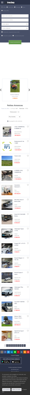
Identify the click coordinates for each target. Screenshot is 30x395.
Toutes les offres (5, 108)
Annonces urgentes (7, 35)
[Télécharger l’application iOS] (16, 361)
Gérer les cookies (16, 389)
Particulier (21, 108)
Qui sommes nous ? (15, 369)
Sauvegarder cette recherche (15, 121)
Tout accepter (6, 389)
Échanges (18, 7)
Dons (24, 7)
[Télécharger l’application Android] (6, 361)
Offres (4, 7)
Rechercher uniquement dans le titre (11, 32)
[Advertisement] (15, 61)
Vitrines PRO (6, 10)
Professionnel (13, 112)
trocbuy (17, 355)
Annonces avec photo (19, 35)
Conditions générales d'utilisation (15, 367)
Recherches (11, 7)
